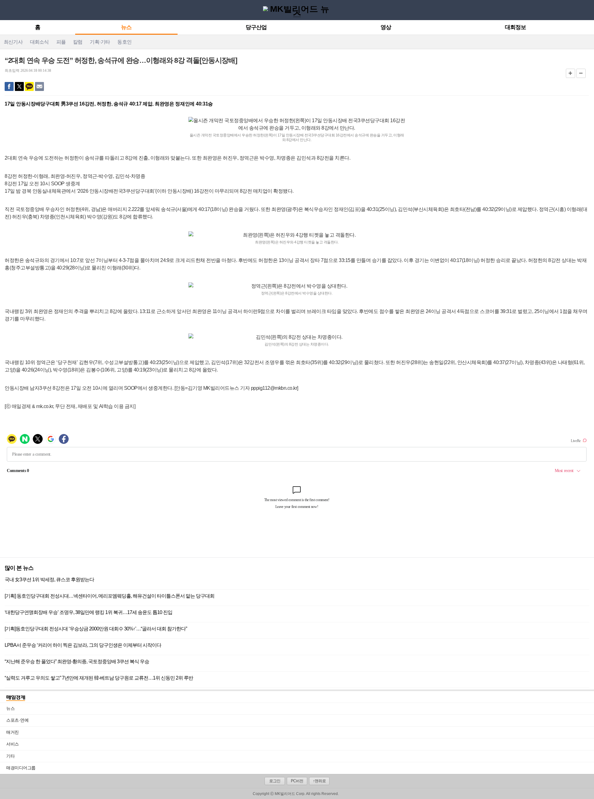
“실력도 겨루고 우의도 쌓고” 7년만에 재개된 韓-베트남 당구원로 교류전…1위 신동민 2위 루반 (99, 678)
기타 (300, 756)
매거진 (300, 732)
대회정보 (515, 27)
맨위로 (584, 785)
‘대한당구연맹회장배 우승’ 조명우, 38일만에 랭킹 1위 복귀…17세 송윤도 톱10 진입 (88, 612)
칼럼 (77, 42)
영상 (386, 27)
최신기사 (13, 42)
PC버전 (297, 781)
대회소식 (39, 42)
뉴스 (126, 27)
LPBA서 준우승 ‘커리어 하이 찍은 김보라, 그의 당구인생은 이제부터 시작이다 (83, 645)
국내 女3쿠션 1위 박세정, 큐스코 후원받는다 (49, 579)
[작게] (581, 73)
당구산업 (256, 27)
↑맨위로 (319, 781)
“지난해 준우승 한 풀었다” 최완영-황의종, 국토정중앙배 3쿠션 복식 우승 (77, 661)
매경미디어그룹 (21, 767)
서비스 (300, 743)
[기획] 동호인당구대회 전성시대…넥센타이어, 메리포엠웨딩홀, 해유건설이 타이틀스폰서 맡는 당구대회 (109, 596)
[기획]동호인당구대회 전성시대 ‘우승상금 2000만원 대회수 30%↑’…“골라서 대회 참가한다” (96, 628)
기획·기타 (100, 42)
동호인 (124, 42)
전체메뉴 (6, 9)
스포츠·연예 (300, 720)
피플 (61, 42)
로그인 (274, 781)
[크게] (570, 73)
